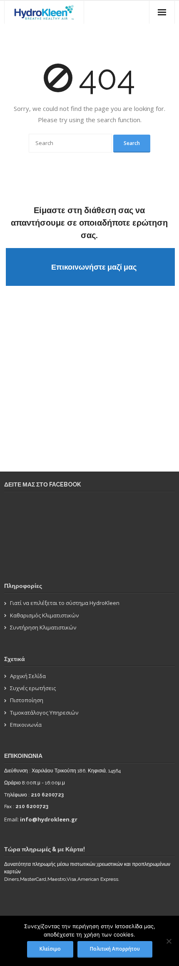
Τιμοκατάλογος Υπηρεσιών (44, 712)
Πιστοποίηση (26, 700)
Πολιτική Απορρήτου (115, 948)
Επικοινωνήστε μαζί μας (94, 267)
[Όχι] (168, 941)
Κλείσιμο (50, 948)
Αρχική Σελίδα (28, 676)
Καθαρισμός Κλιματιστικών (44, 615)
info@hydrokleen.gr (48, 819)
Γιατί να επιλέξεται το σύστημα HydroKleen (64, 603)
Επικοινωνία (26, 724)
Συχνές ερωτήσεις (33, 688)
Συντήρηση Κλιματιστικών (43, 627)
